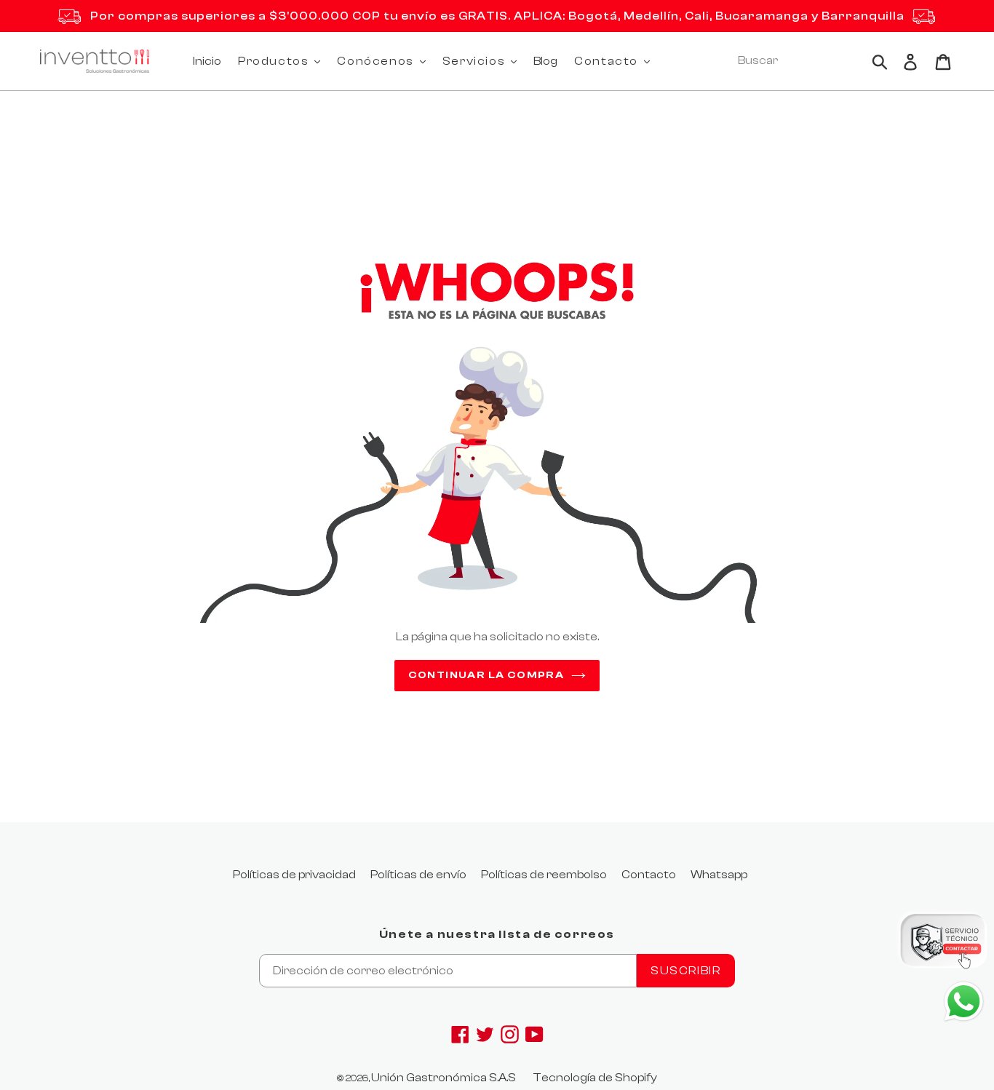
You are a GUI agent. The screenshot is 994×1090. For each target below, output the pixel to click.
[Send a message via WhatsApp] (964, 1002)
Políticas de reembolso (544, 874)
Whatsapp (719, 874)
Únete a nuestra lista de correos (497, 934)
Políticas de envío (418, 874)
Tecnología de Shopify (595, 1077)
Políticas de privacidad (294, 874)
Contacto (648, 874)
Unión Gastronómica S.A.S (443, 1077)
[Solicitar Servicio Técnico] (943, 943)
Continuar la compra (486, 675)
